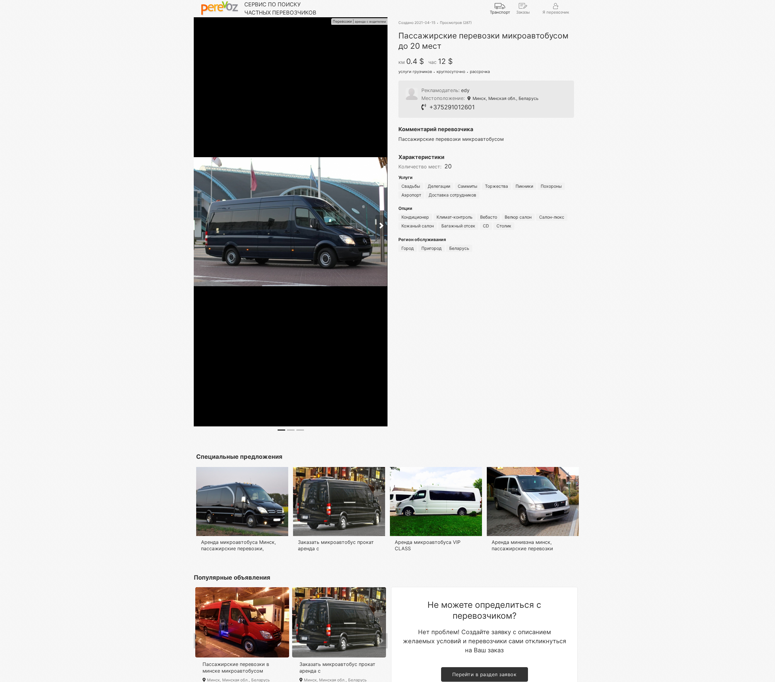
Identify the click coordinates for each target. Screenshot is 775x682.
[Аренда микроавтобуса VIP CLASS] (436, 469)
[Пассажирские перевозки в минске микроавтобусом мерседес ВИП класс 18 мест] (242, 590)
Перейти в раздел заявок (484, 674)
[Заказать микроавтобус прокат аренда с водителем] (339, 469)
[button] (200, 640)
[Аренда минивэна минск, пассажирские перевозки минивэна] (533, 469)
